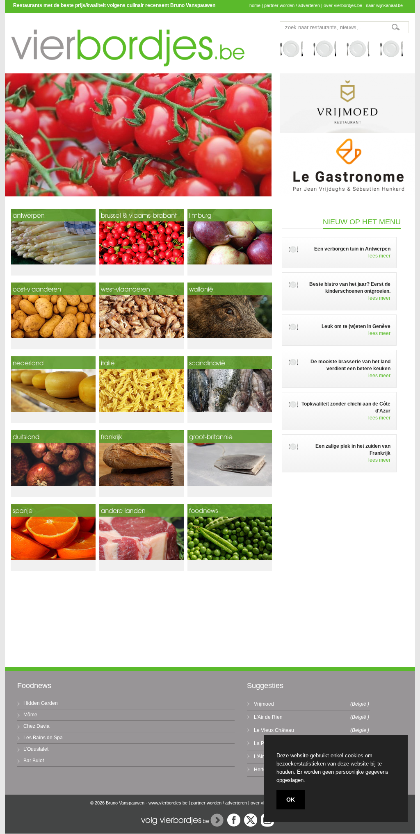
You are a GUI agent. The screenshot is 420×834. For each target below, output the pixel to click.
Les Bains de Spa (43, 738)
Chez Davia (36, 726)
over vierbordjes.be (343, 5)
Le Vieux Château (274, 730)
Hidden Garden (40, 703)
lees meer (379, 256)
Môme (30, 715)
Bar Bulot (33, 760)
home (254, 5)
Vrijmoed (264, 704)
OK (290, 799)
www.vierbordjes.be (167, 802)
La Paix (262, 743)
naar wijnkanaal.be (384, 5)
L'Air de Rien (268, 717)
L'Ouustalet (35, 749)
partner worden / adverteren (292, 5)
